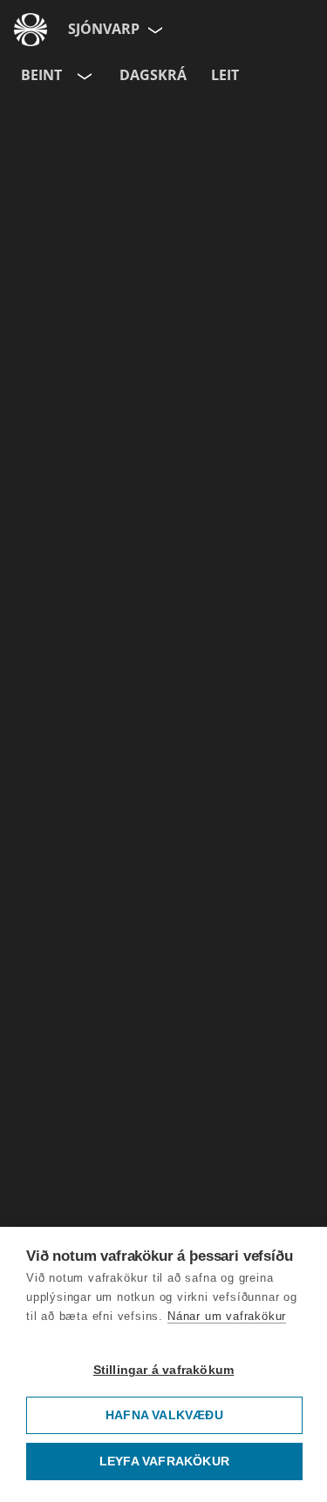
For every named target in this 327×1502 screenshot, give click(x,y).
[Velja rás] (83, 76)
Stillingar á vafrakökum (164, 1370)
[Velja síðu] (153, 29)
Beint (41, 74)
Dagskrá (153, 74)
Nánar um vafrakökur (226, 1316)
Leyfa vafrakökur (164, 1461)
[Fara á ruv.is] (30, 29)
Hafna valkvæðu (164, 1415)
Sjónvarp (104, 28)
